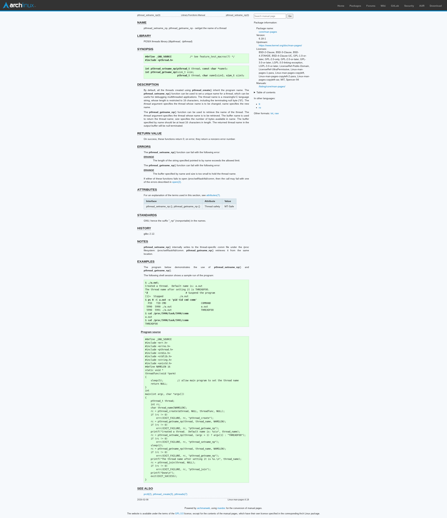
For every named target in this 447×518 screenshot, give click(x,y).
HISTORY (144, 228)
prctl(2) (148, 494)
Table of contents (266, 92)
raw (277, 113)
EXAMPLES (146, 261)
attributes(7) (213, 195)
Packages (355, 5)
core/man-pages (268, 31)
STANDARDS (147, 215)
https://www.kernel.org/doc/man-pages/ (280, 45)
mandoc (221, 508)
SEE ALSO (145, 488)
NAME (141, 22)
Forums (370, 5)
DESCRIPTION (148, 84)
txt (272, 113)
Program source (151, 331)
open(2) (176, 182)
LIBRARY (144, 36)
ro (260, 107)
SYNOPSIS (145, 49)
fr (259, 104)
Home (341, 5)
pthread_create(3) (163, 494)
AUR (421, 5)
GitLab (395, 5)
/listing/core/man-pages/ (272, 86)
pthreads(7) (180, 494)
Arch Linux (19, 5)
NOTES (142, 241)
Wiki (383, 5)
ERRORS (144, 146)
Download (436, 5)
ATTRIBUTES (147, 189)
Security (409, 5)
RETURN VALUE (149, 133)
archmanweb (203, 508)
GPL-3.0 (179, 513)
